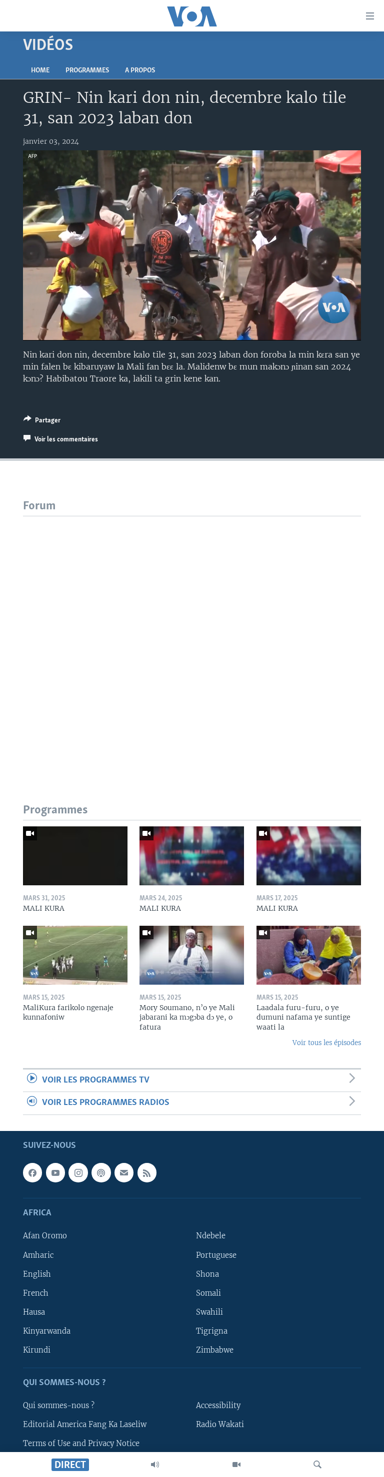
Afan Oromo (45, 1235)
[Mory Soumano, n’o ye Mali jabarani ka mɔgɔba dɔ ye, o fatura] (192, 955)
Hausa (34, 1311)
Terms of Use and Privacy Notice (81, 1443)
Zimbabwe (215, 1349)
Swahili (209, 1311)
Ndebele (211, 1235)
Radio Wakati (220, 1424)
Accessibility (218, 1405)
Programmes (87, 70)
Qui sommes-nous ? (58, 1405)
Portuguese (216, 1254)
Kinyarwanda (46, 1330)
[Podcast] (101, 1172)
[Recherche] (317, 1464)
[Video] (237, 1464)
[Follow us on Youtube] (55, 1172)
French (35, 1292)
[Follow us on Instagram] (78, 1172)
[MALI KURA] (75, 855)
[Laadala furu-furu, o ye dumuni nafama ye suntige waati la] (308, 955)
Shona (207, 1273)
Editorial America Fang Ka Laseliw (84, 1424)
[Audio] (155, 1464)
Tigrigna (212, 1330)
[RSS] (147, 1172)
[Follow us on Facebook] (32, 1172)
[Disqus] (192, 641)
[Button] (42, 421)
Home (40, 70)
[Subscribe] (124, 1172)
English (37, 1273)
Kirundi (36, 1349)
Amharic (38, 1254)
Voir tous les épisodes (326, 1043)
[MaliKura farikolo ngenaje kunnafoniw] (75, 955)
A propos (140, 70)
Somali (208, 1292)
